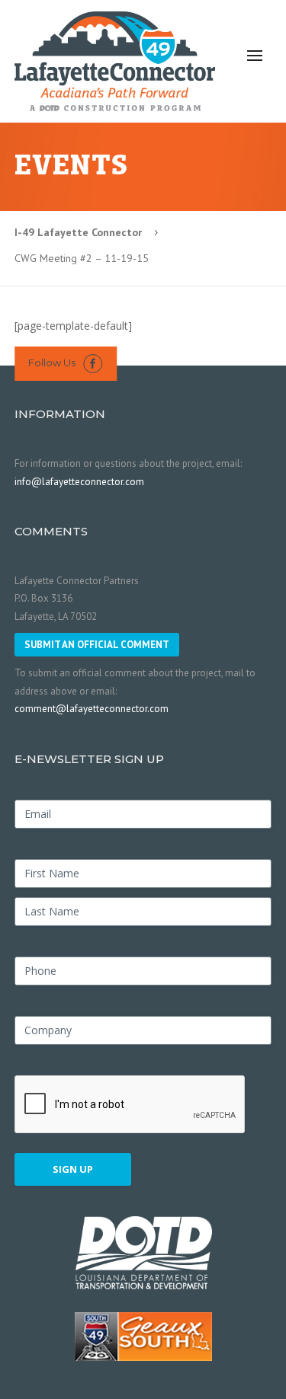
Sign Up (73, 1169)
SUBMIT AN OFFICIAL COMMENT (96, 644)
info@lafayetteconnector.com (79, 481)
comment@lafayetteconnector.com (91, 708)
